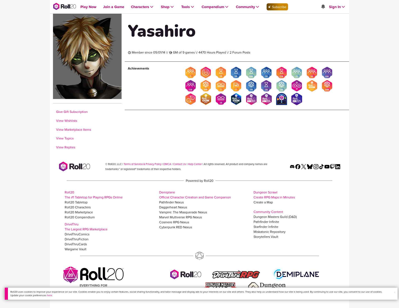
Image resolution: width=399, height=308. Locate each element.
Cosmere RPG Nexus (174, 222)
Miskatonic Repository (270, 231)
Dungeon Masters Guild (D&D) (275, 216)
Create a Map (263, 202)
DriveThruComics (77, 234)
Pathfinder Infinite (266, 221)
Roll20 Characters (78, 207)
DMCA (167, 164)
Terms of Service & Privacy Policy (142, 164)
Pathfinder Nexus (171, 202)
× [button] (394, 292)
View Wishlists (66, 120)
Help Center (195, 164)
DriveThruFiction (77, 239)
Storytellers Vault (266, 236)
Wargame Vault (75, 249)
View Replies (65, 147)
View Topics (65, 138)
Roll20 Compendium (80, 217)
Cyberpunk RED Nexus (175, 227)
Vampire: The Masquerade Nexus (183, 212)
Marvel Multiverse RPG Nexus (180, 217)
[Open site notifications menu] (323, 7)
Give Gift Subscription (72, 111)
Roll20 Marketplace (79, 212)
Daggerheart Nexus (173, 207)
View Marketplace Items (73, 129)
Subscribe (278, 7)
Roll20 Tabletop (76, 202)
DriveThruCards (76, 244)
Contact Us (179, 164)
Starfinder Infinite (266, 226)
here (49, 295)
